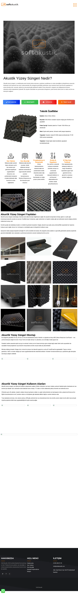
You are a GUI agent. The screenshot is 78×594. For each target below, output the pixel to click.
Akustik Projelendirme (33, 569)
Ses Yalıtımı (30, 565)
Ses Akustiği (30, 567)
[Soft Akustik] (9, 4)
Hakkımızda (30, 563)
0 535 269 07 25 (57, 563)
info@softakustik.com (59, 566)
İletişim (29, 571)
